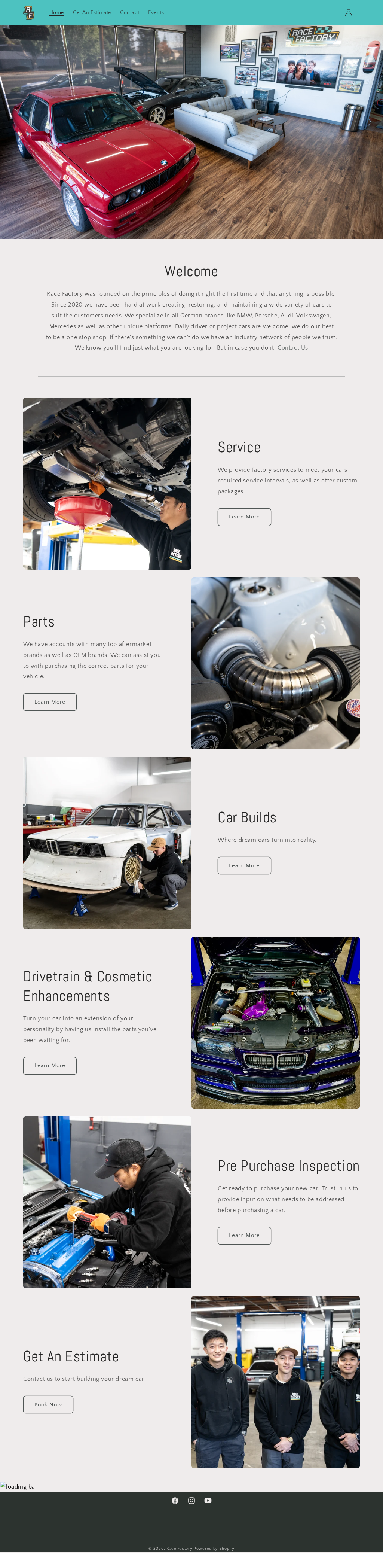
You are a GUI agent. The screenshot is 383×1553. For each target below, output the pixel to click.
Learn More (244, 517)
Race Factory (179, 1548)
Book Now (48, 1404)
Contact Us (293, 347)
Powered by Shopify (214, 1548)
